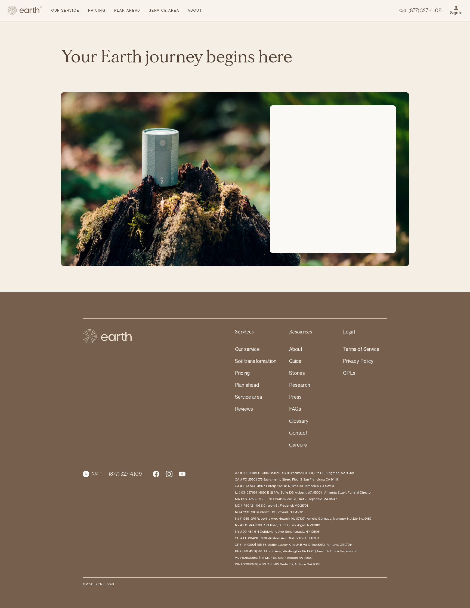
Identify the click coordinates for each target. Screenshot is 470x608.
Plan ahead (247, 385)
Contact (298, 433)
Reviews (244, 409)
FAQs (295, 409)
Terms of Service (361, 349)
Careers (298, 445)
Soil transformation (255, 361)
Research (299, 385)
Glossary (298, 421)
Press (295, 397)
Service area (248, 397)
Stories (297, 373)
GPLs (349, 373)
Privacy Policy (358, 361)
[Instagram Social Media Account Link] (182, 474)
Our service (247, 349)
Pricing (242, 373)
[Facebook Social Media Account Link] (156, 474)
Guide (295, 361)
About (296, 349)
